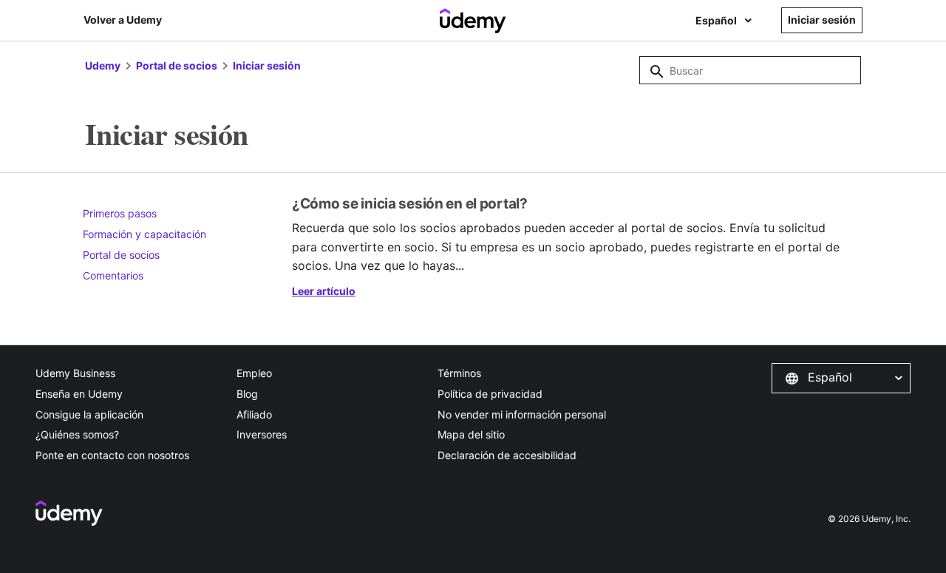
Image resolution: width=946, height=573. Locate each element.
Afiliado (254, 414)
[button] (841, 378)
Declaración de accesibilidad (507, 455)
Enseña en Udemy (79, 393)
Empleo (254, 373)
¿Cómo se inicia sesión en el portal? (410, 203)
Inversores (261, 434)
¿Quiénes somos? (77, 434)
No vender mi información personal (522, 414)
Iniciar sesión (267, 65)
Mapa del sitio (471, 434)
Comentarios (113, 275)
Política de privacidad (490, 393)
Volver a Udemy (123, 19)
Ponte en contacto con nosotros (112, 455)
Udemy (102, 65)
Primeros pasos (120, 213)
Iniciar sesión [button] (822, 19)
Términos (459, 373)
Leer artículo (323, 291)
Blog (247, 393)
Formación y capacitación (144, 234)
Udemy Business (75, 373)
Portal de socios (176, 65)
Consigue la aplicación (89, 414)
